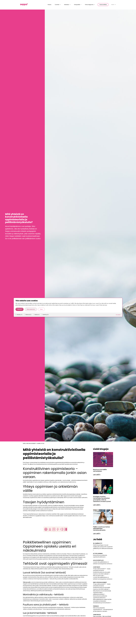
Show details (118, 314)
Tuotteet (57, 4)
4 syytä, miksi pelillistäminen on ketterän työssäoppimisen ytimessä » (103, 562)
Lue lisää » (97, 475)
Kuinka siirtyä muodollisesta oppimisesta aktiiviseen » (100, 556)
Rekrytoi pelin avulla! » (98, 575)
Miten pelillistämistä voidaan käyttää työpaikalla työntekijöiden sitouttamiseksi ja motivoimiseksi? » (102, 601)
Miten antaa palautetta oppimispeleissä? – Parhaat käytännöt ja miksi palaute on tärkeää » (103, 609)
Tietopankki (77, 4)
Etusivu (49, 4)
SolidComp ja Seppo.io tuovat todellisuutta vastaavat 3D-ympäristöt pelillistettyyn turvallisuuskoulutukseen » (103, 547)
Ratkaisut (66, 4)
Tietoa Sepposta (89, 4)
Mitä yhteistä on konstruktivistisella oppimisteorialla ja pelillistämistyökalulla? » (102, 592)
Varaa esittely (103, 4)
